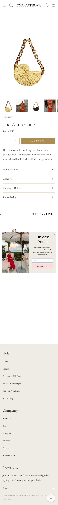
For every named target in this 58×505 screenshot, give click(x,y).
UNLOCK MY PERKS (42, 266)
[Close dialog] (54, 234)
